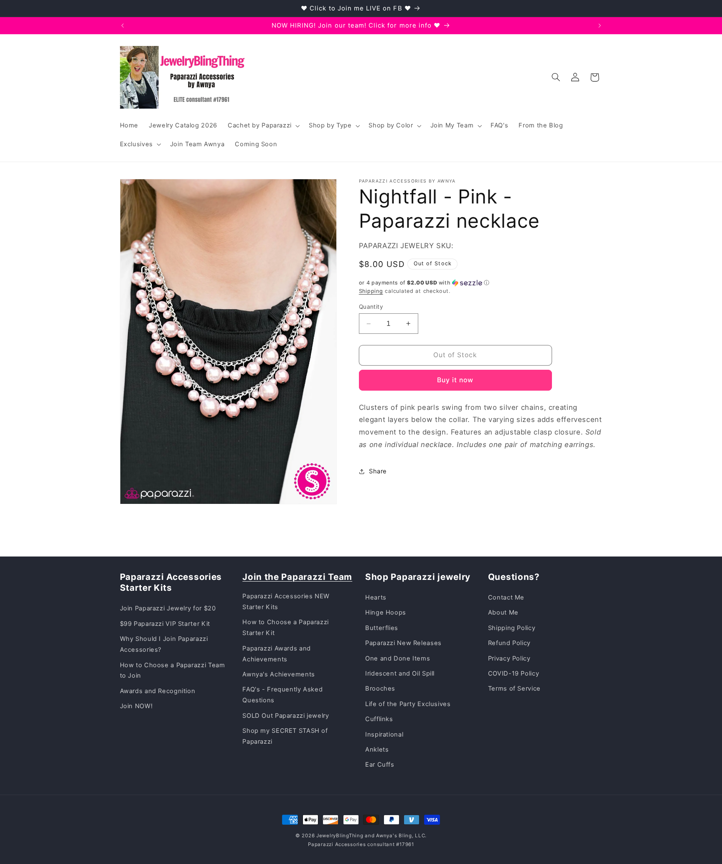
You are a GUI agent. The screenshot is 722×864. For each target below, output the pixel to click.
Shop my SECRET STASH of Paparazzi (285, 736)
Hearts (375, 597)
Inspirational (384, 734)
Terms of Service (514, 688)
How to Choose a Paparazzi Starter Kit (285, 627)
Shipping (371, 291)
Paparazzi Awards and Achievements (276, 654)
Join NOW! (136, 706)
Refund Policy (509, 643)
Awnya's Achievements (278, 674)
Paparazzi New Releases (403, 643)
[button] (262, 126)
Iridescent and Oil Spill (400, 673)
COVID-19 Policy (513, 673)
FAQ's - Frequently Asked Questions (282, 695)
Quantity (371, 306)
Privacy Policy (509, 658)
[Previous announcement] (122, 25)
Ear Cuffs (379, 764)
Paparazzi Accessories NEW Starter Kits (286, 601)
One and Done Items (397, 658)
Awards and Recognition (158, 691)
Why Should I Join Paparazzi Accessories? (164, 644)
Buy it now (455, 380)
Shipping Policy (511, 628)
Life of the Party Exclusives (408, 704)
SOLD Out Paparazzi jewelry (285, 715)
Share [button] (378, 471)
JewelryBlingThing (340, 836)
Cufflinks (379, 719)
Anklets (377, 749)
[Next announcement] (599, 25)
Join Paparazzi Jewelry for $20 (168, 608)
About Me (503, 612)
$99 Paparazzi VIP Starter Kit (165, 624)
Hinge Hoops (385, 612)
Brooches (380, 688)
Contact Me (506, 597)
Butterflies (381, 628)
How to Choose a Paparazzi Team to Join (172, 670)
